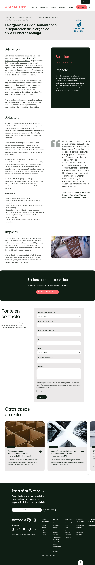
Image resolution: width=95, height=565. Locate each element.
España (85, 1)
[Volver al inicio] (80, 562)
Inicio (7, 17)
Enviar (40, 397)
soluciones (57, 519)
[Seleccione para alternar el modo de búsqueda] (89, 7)
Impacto (53, 7)
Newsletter (79, 534)
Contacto (81, 7)
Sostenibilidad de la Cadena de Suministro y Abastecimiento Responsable (57, 544)
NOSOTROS (34, 7)
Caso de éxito (16, 17)
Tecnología (68, 537)
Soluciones (44, 7)
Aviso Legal (45, 555)
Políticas (52, 555)
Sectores (69, 519)
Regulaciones (79, 532)
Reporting (55, 551)
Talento (70, 7)
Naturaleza (55, 523)
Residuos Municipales (66, 62)
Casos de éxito (80, 525)
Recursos (62, 7)
